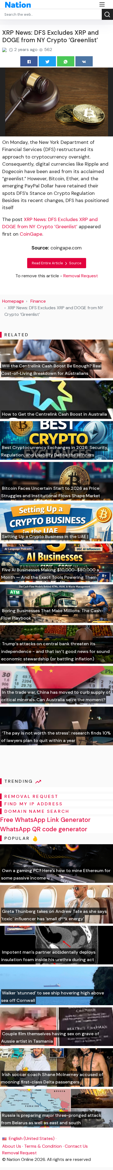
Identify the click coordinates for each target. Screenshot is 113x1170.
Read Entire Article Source (56, 263)
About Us (11, 1146)
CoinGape (31, 234)
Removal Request (19, 1153)
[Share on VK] (84, 61)
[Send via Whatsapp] (65, 61)
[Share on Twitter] (47, 61)
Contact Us (76, 1146)
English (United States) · (32, 1138)
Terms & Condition (43, 1146)
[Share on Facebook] (29, 61)
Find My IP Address (33, 804)
